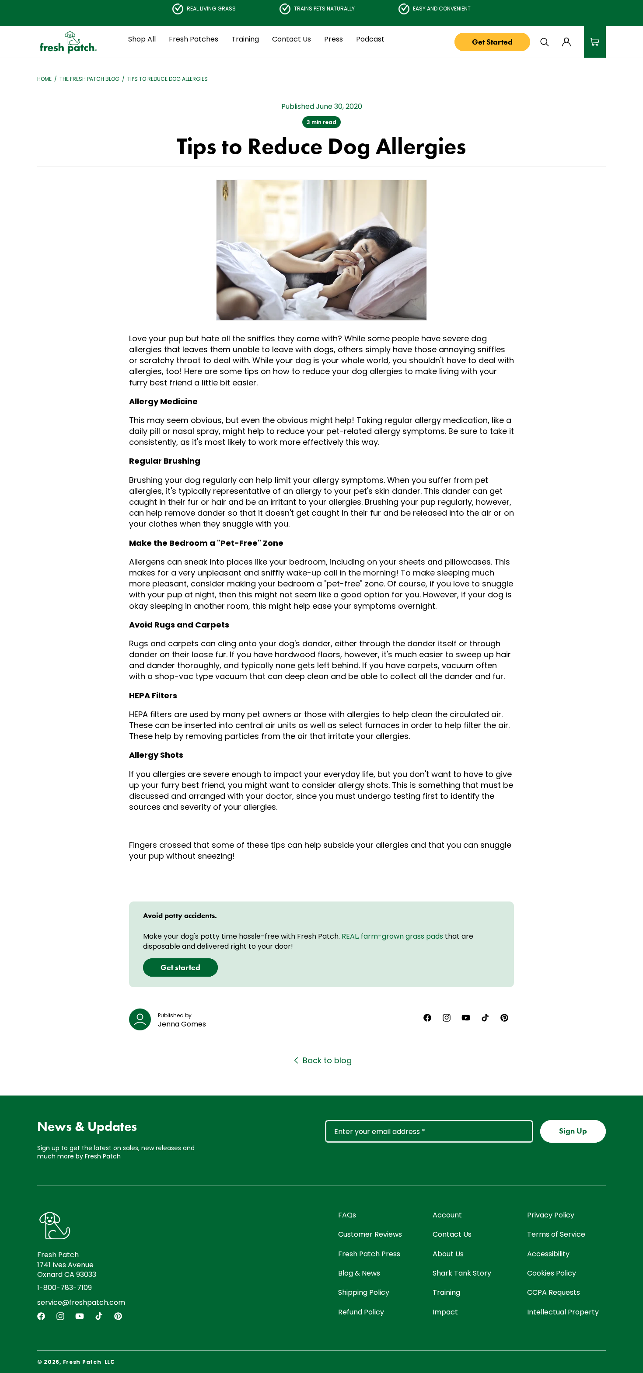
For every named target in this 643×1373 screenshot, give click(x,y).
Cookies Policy (551, 1274)
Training (446, 1293)
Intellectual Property (563, 1312)
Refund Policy (361, 1312)
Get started (180, 967)
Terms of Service (556, 1235)
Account (447, 1215)
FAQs (347, 1215)
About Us (448, 1254)
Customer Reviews (370, 1235)
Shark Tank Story (462, 1274)
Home (44, 79)
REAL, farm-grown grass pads (392, 936)
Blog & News (359, 1274)
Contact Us (452, 1235)
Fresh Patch (82, 1362)
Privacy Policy (550, 1215)
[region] (321, 8)
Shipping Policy (363, 1293)
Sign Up (573, 1131)
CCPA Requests (553, 1293)
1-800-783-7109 (64, 1288)
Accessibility (548, 1254)
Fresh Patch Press (369, 1254)
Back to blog (327, 1060)
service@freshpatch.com (81, 1303)
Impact (445, 1312)
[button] (142, 39)
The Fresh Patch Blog (89, 79)
